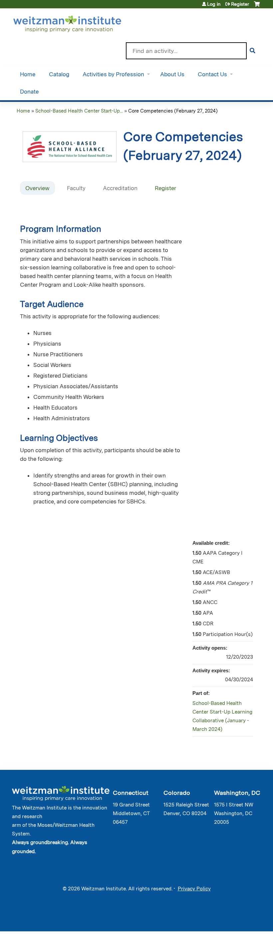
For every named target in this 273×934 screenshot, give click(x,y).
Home (28, 74)
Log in (213, 4)
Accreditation (120, 188)
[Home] (76, 22)
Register (240, 4)
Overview (37, 188)
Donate (29, 91)
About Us (172, 74)
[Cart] (257, 6)
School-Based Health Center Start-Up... (79, 111)
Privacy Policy (194, 889)
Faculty (76, 188)
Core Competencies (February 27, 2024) (173, 111)
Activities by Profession (113, 74)
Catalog (59, 74)
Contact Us (212, 74)
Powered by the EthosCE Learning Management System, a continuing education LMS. (239, 920)
